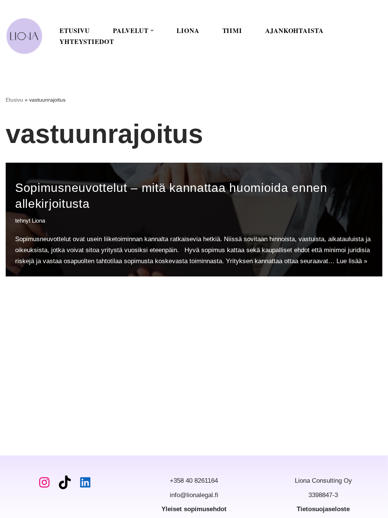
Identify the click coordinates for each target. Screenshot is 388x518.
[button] (152, 30)
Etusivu (74, 30)
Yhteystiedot (86, 41)
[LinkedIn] (85, 482)
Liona (188, 30)
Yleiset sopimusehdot (194, 509)
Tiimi (232, 30)
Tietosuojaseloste (323, 509)
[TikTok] (65, 482)
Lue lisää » (351, 261)
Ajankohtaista (294, 30)
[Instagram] (44, 482)
